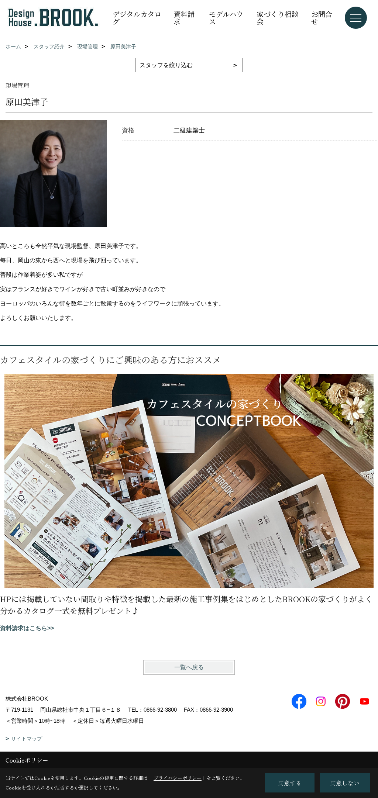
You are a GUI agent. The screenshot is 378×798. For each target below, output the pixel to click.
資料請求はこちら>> (27, 628)
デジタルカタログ (137, 17)
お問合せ (321, 17)
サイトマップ (26, 739)
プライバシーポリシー (178, 777)
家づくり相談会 (278, 17)
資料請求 (184, 17)
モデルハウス (226, 17)
